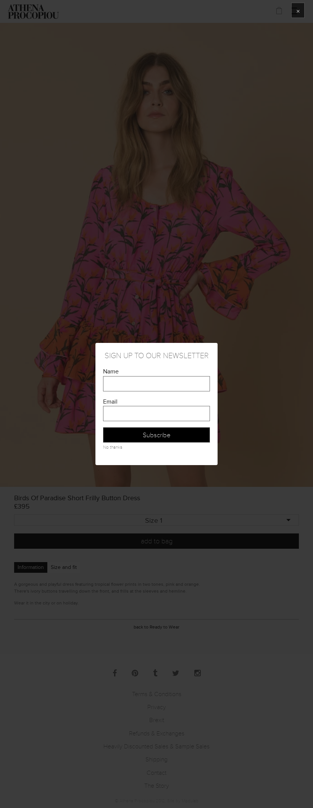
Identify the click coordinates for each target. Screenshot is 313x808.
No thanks (112, 447)
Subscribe (157, 435)
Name (111, 371)
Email (110, 402)
